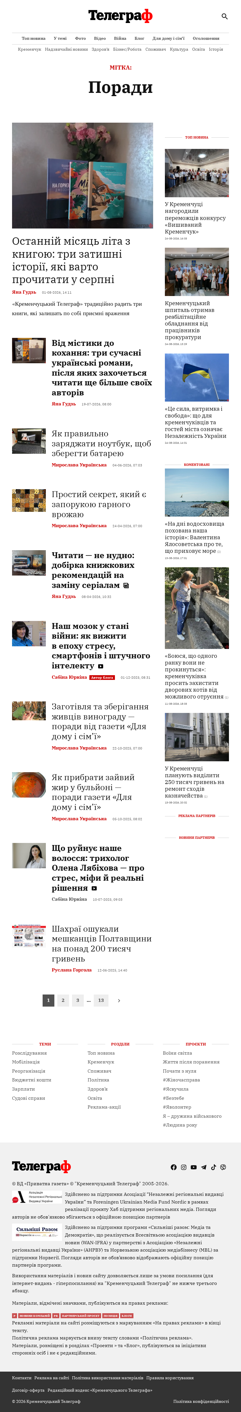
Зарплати (23, 1089)
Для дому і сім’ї (169, 38)
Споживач (155, 49)
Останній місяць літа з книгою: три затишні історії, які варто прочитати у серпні (71, 260)
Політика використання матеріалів (107, 1377)
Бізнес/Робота (127, 49)
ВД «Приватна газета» (43, 1183)
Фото (80, 38)
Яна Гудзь (24, 292)
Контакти (21, 1377)
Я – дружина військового (192, 1116)
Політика (98, 1080)
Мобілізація (26, 1062)
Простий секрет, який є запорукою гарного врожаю (99, 504)
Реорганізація (28, 1071)
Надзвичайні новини (66, 49)
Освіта (198, 49)
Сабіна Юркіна (69, 677)
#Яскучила (176, 1089)
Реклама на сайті (51, 1377)
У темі (60, 38)
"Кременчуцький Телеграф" (108, 1183)
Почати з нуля (179, 1071)
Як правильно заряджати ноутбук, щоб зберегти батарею (101, 443)
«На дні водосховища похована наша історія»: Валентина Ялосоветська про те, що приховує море (194, 537)
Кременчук (29, 49)
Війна (120, 38)
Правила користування (170, 1377)
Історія (216, 49)
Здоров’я (100, 49)
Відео (100, 38)
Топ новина (34, 38)
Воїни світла (177, 1053)
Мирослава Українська (79, 465)
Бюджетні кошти (31, 1080)
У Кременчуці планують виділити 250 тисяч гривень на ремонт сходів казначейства (194, 782)
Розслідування (29, 1053)
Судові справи (28, 1098)
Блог (139, 38)
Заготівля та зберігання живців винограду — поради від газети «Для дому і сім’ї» (100, 721)
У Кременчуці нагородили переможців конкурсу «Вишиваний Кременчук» (195, 217)
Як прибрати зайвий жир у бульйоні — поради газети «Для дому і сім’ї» (93, 792)
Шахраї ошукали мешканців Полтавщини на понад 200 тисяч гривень (102, 943)
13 (101, 1000)
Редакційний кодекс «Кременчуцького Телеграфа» (100, 1390)
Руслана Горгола (72, 970)
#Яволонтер (177, 1107)
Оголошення (206, 38)
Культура (179, 49)
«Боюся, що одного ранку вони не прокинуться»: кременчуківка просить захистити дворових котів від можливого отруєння (194, 676)
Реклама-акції (104, 1107)
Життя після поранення (191, 1062)
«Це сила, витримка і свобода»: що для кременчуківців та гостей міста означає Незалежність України (196, 422)
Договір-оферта (28, 1390)
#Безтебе (173, 1098)
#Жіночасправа (181, 1080)
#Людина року (180, 1125)
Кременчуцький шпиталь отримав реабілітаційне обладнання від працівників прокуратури (190, 320)
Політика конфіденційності (201, 1401)
